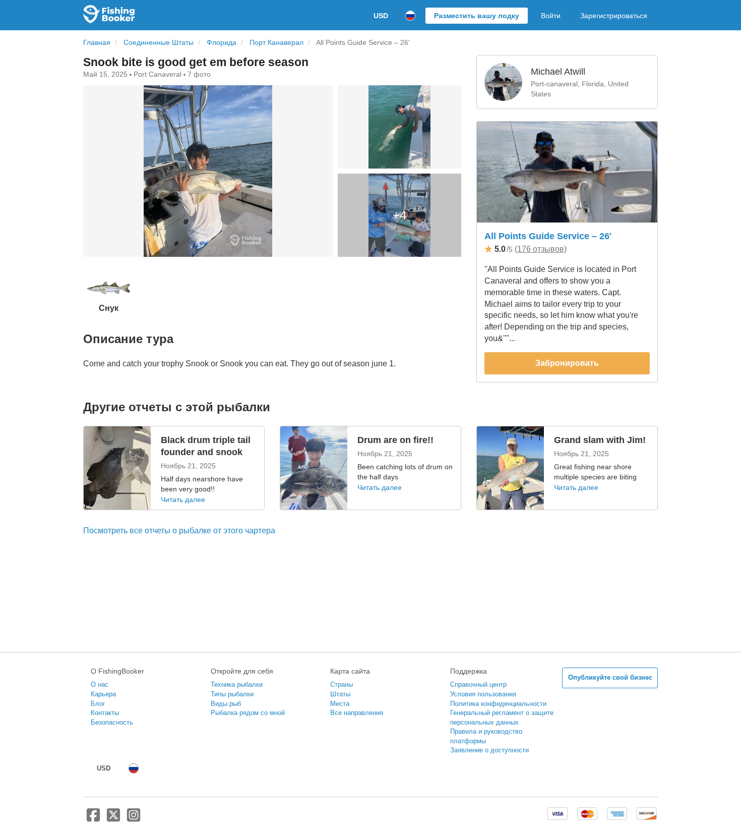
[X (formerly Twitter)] (113, 818)
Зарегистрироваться (613, 16)
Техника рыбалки (237, 684)
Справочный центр (478, 684)
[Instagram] (133, 818)
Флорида (221, 42)
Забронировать (567, 363)
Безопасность (112, 722)
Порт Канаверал (276, 42)
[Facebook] (93, 818)
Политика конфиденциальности (498, 703)
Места (339, 703)
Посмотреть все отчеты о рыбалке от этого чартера (179, 530)
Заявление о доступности (489, 750)
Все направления (356, 713)
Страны (341, 684)
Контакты (105, 713)
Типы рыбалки (232, 694)
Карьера (103, 694)
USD (381, 16)
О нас (99, 684)
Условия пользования (483, 694)
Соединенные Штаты (159, 42)
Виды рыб (226, 703)
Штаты (340, 694)
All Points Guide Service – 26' (547, 236)
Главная (96, 42)
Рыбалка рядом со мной (248, 713)
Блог (98, 703)
